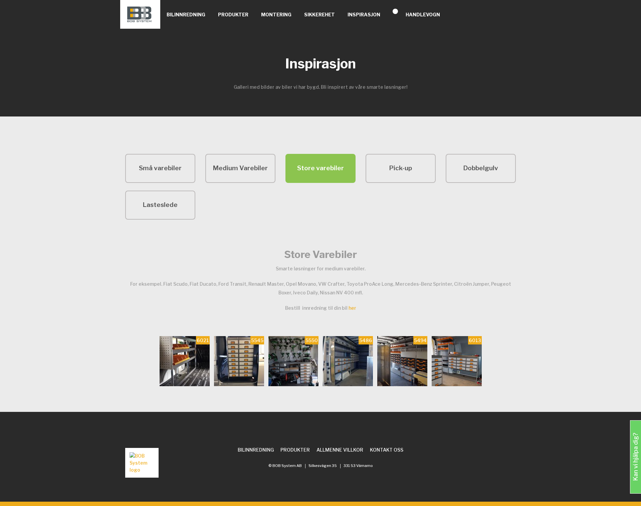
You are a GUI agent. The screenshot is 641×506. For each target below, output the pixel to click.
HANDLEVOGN (423, 14)
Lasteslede (160, 205)
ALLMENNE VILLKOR (339, 450)
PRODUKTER (233, 14)
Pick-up (400, 168)
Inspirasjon (364, 14)
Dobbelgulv (480, 168)
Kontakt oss (386, 450)
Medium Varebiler (240, 168)
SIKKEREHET (319, 14)
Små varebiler (160, 168)
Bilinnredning (186, 14)
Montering (276, 14)
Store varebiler (320, 168)
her (352, 308)
